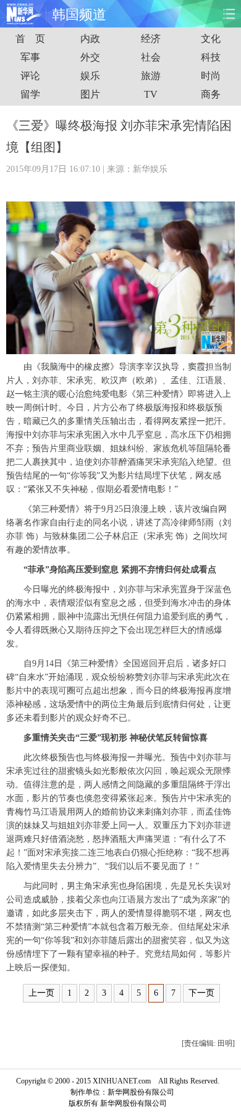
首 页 (30, 38)
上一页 (41, 993)
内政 (90, 38)
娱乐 (90, 75)
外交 (90, 57)
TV (151, 94)
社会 (151, 57)
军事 (30, 57)
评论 (30, 75)
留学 (30, 94)
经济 (151, 38)
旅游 (151, 75)
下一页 (201, 993)
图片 (90, 94)
